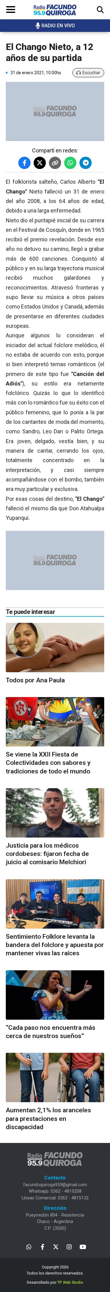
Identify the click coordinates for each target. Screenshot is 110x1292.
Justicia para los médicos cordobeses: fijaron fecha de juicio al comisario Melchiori (47, 854)
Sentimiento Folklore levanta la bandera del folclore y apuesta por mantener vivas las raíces (55, 945)
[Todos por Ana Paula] (55, 647)
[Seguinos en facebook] (42, 1246)
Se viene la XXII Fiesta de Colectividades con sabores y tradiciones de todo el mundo (48, 763)
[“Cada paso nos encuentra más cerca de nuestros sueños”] (55, 995)
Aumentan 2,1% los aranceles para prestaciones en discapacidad (48, 1118)
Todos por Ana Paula (35, 680)
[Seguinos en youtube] (82, 1246)
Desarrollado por (55, 1282)
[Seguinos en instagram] (69, 1246)
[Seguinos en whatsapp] (29, 1246)
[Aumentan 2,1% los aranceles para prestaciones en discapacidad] (55, 1077)
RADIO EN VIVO (58, 26)
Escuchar (91, 72)
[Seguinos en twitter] (55, 1246)
